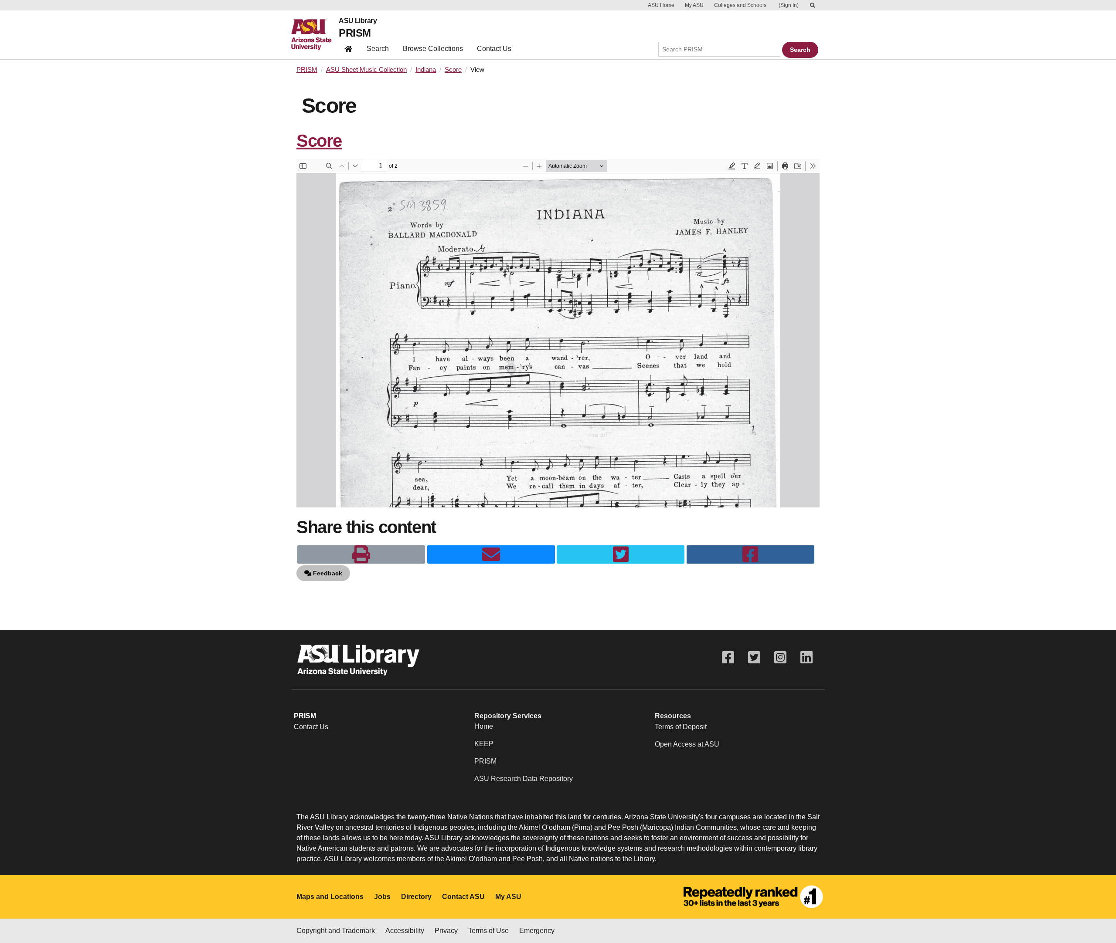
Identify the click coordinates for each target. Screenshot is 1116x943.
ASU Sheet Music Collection (366, 69)
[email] (491, 554)
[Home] (315, 34)
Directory (416, 896)
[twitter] (620, 554)
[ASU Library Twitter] (754, 657)
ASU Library (358, 20)
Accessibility (404, 930)
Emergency (537, 930)
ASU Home (661, 5)
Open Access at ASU (687, 744)
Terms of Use (488, 930)
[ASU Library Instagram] (780, 657)
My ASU (694, 5)
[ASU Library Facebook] (728, 657)
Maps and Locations (330, 896)
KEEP (483, 743)
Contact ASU (463, 896)
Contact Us (494, 48)
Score (453, 69)
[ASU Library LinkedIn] (806, 657)
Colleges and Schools (740, 5)
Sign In (788, 5)
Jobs (382, 896)
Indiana (425, 69)
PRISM (355, 33)
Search (378, 48)
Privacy (446, 930)
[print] (361, 554)
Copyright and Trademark (335, 930)
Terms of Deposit (681, 726)
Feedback (326, 573)
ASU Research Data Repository (523, 778)
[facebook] (750, 554)
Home (483, 726)
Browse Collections (433, 48)
